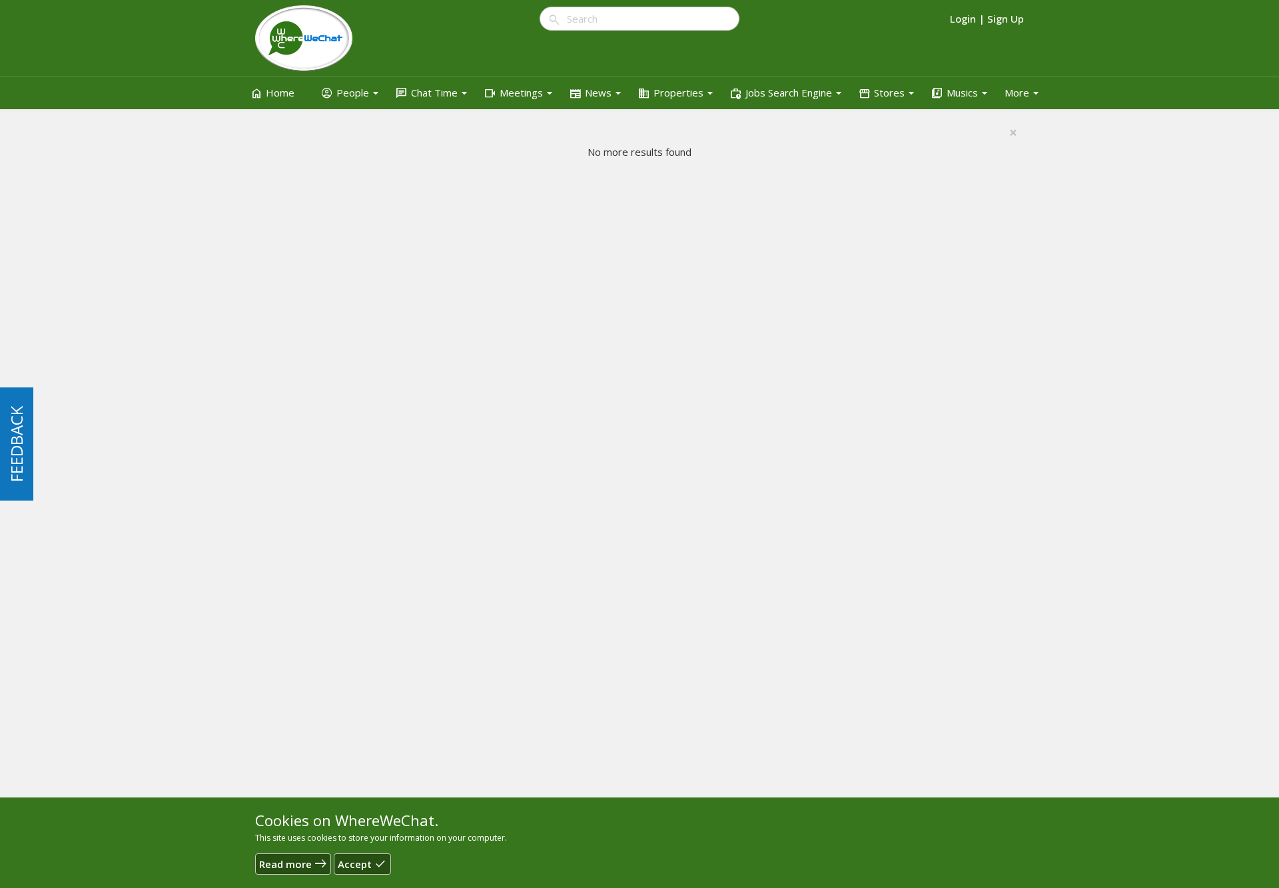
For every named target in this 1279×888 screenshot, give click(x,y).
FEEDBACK (16, 444)
